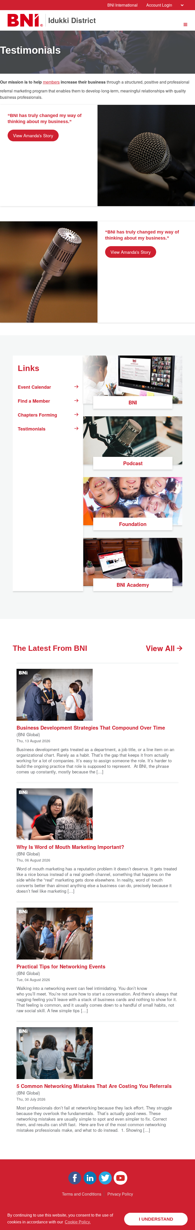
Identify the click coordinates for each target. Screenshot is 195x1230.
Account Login (159, 5)
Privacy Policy (120, 1194)
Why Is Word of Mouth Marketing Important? (70, 846)
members (51, 82)
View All (161, 648)
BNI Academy (133, 584)
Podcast (133, 463)
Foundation (133, 524)
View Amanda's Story (33, 135)
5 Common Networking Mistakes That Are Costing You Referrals (94, 1085)
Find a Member (34, 401)
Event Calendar (34, 387)
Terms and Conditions (81, 1194)
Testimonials (31, 428)
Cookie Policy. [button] (78, 1222)
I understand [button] (156, 1219)
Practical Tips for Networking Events (61, 966)
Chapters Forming (37, 415)
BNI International (122, 5)
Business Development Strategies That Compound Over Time (91, 727)
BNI (132, 402)
